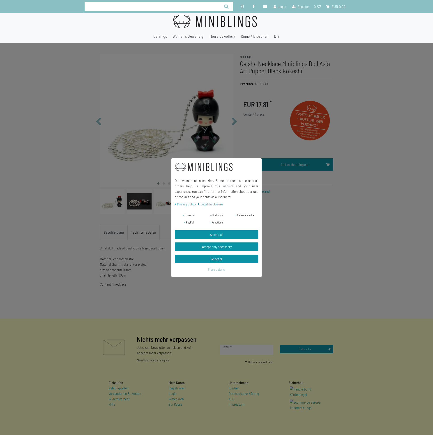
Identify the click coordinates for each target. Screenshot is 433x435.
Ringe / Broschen (254, 36)
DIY (277, 36)
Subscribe (305, 349)
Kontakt (234, 388)
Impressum (236, 404)
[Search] (226, 6)
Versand (264, 191)
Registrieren (177, 388)
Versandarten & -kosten (125, 393)
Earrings (160, 36)
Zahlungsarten (119, 388)
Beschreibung (114, 232)
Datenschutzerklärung (244, 393)
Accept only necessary (216, 246)
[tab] (114, 232)
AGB (231, 399)
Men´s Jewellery (222, 36)
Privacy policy (186, 204)
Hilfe (112, 404)
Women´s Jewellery (188, 36)
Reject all (216, 259)
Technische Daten (143, 232)
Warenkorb (176, 399)
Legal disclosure (211, 204)
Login (173, 393)
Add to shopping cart (295, 164)
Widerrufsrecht (119, 399)
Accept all (216, 234)
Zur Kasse (175, 404)
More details (216, 269)
